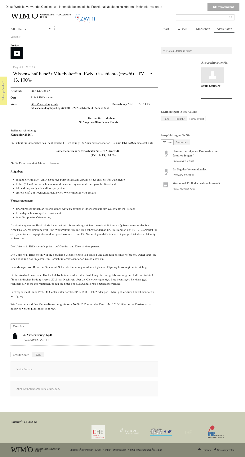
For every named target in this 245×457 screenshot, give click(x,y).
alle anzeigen (30, 421)
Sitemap (157, 449)
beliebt (180, 119)
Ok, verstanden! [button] (223, 6)
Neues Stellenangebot (179, 51)
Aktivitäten (224, 29)
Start (166, 29)
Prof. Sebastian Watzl (184, 188)
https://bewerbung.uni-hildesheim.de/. (33, 308)
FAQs (98, 449)
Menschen (203, 29)
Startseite (15, 36)
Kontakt (107, 449)
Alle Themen (20, 29)
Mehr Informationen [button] (149, 6)
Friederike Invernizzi (183, 174)
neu (167, 119)
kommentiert (196, 119)
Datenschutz (119, 449)
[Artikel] (16, 337)
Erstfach (15, 45)
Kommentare (21, 354)
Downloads (20, 326)
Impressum (87, 449)
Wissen (182, 29)
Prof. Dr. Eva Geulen (183, 160)
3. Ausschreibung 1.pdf (37, 335)
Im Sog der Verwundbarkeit (190, 169)
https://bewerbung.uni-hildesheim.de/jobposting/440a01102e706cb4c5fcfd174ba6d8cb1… (71, 106)
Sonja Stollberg (210, 85)
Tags (38, 354)
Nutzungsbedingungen (140, 449)
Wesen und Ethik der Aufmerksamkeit (196, 183)
